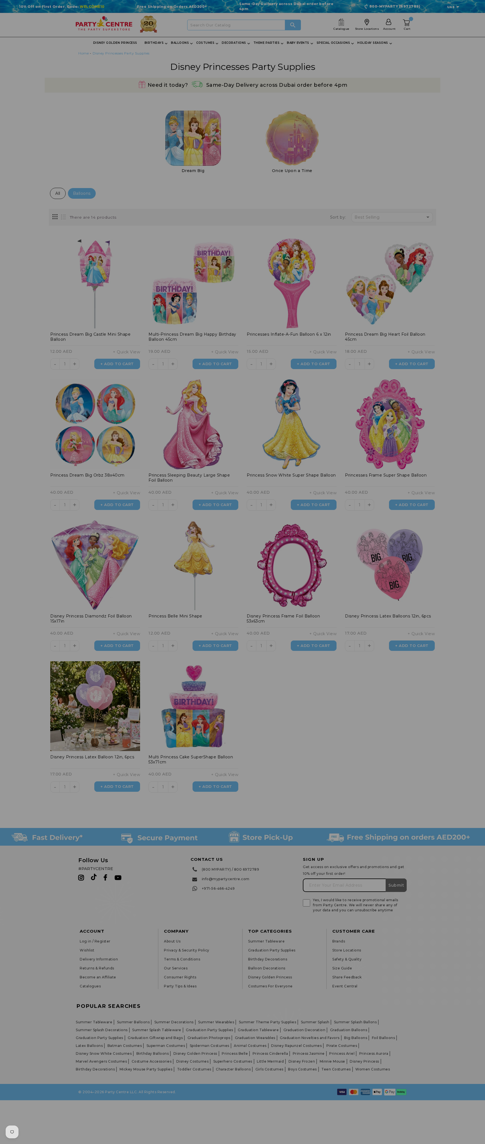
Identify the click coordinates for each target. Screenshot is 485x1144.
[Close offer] (325, 519)
